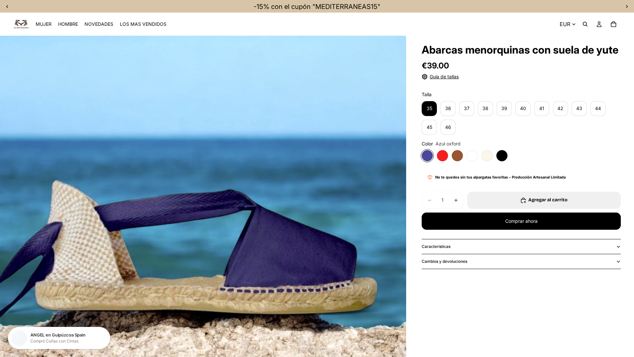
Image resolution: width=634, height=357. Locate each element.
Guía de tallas (444, 76)
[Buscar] (585, 24)
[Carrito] (613, 24)
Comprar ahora (521, 221)
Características (436, 246)
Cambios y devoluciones (444, 261)
